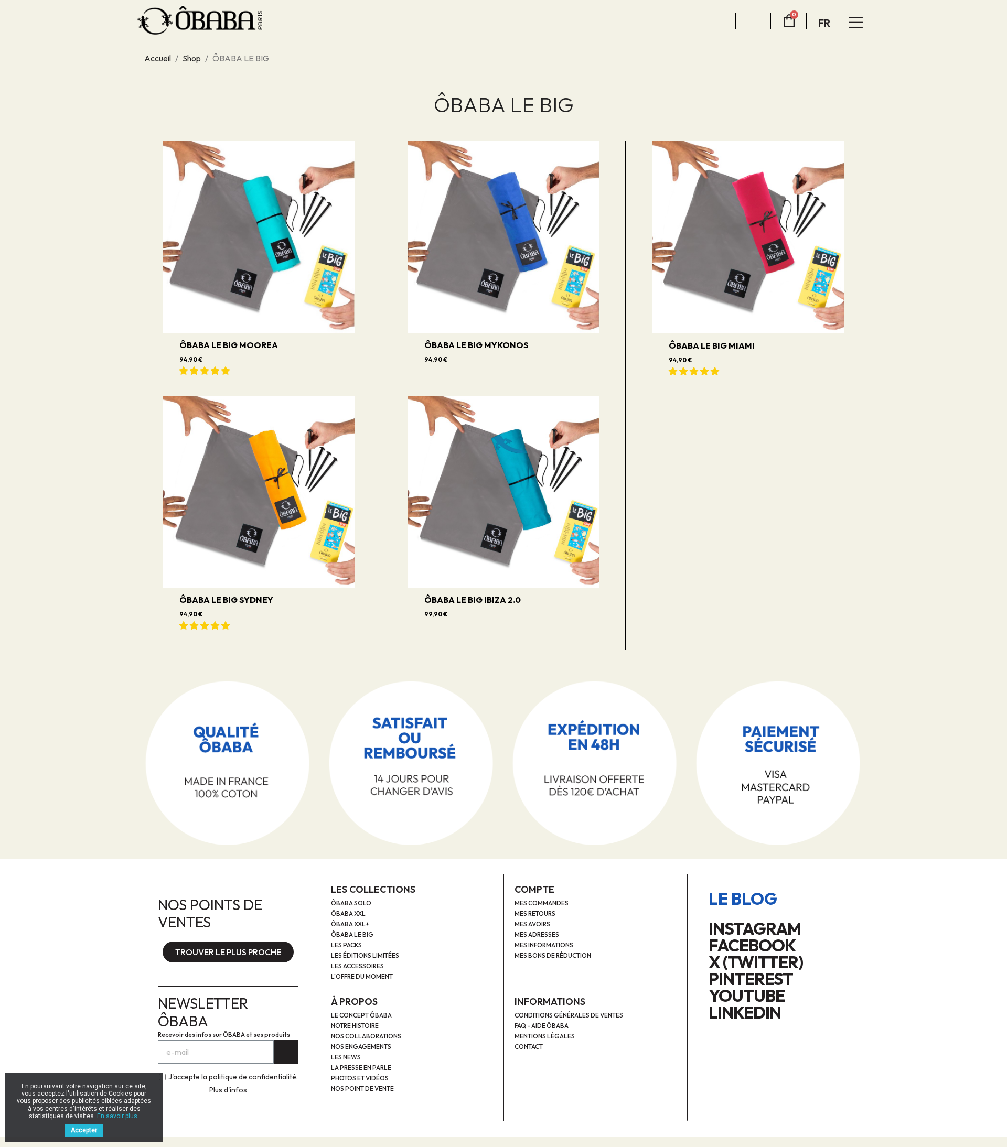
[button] (205, 370)
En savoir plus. (118, 1116)
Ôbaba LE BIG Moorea (228, 345)
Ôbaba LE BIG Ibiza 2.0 (472, 599)
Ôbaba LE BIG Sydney (226, 599)
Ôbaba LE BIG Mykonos (476, 345)
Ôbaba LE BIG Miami (712, 345)
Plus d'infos (228, 1090)
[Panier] (789, 21)
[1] (286, 1052)
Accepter (84, 1130)
